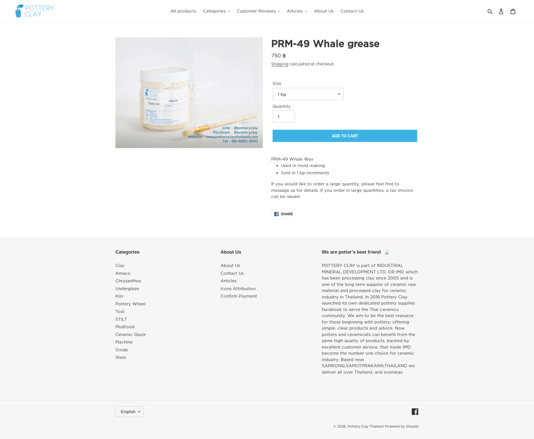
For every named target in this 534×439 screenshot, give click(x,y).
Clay (120, 265)
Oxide (121, 349)
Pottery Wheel (130, 303)
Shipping (279, 64)
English (128, 411)
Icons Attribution (238, 288)
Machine (124, 342)
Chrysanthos (128, 280)
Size (277, 83)
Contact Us (232, 273)
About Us (230, 265)
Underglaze (127, 288)
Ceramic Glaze (130, 334)
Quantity (282, 106)
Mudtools (125, 326)
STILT (121, 319)
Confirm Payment (239, 296)
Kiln (119, 296)
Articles (228, 280)
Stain (120, 357)
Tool (119, 311)
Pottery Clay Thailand (366, 426)
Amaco (122, 273)
